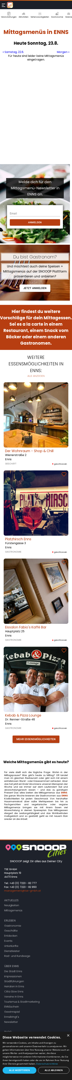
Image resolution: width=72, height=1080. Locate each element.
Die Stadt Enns (13, 971)
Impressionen (13, 976)
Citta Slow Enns (13, 991)
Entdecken (10, 936)
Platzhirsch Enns (18, 539)
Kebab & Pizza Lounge (23, 715)
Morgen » (63, 52)
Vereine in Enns (13, 996)
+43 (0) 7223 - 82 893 (23, 887)
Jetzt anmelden (34, 288)
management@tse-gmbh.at (22, 890)
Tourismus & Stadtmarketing (22, 1001)
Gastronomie (12, 925)
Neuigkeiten (11, 905)
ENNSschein (11, 1006)
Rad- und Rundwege (17, 956)
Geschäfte (11, 930)
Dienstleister (12, 951)
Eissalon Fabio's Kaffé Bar (25, 627)
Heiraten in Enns (14, 986)
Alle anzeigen (36, 376)
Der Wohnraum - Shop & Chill (29, 451)
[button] (36, 739)
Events (8, 941)
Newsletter (11, 1022)
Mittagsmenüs (13, 910)
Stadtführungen (14, 981)
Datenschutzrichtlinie (47, 1063)
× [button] (68, 1035)
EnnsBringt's (11, 1017)
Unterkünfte (11, 946)
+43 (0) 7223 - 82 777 (23, 883)
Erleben (10, 921)
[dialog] (36, 1056)
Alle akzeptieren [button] (19, 1070)
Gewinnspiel (12, 1012)
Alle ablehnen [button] (54, 1070)
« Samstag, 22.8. (13, 52)
